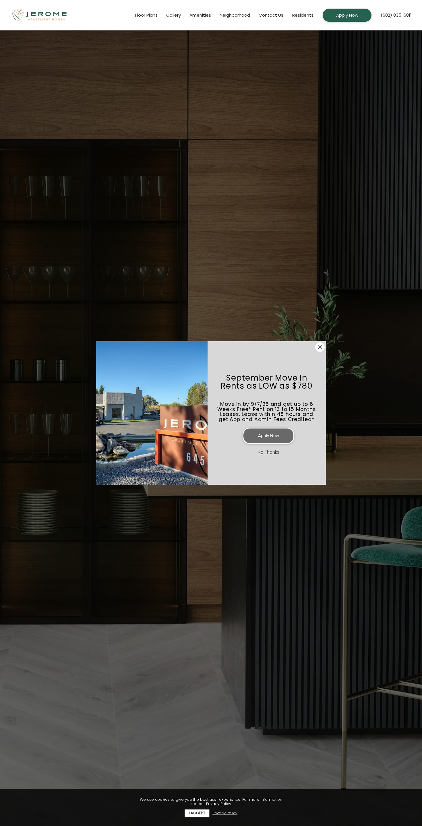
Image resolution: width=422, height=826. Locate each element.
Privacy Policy (224, 813)
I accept (197, 813)
